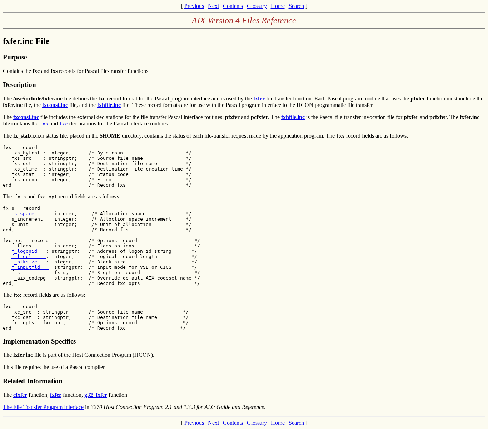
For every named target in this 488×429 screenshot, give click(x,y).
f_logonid (28, 251)
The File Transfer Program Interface (43, 407)
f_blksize (28, 262)
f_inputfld (30, 267)
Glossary (257, 6)
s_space (31, 213)
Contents (233, 6)
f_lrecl (28, 256)
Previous (194, 6)
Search (296, 6)
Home (278, 6)
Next (213, 6)
